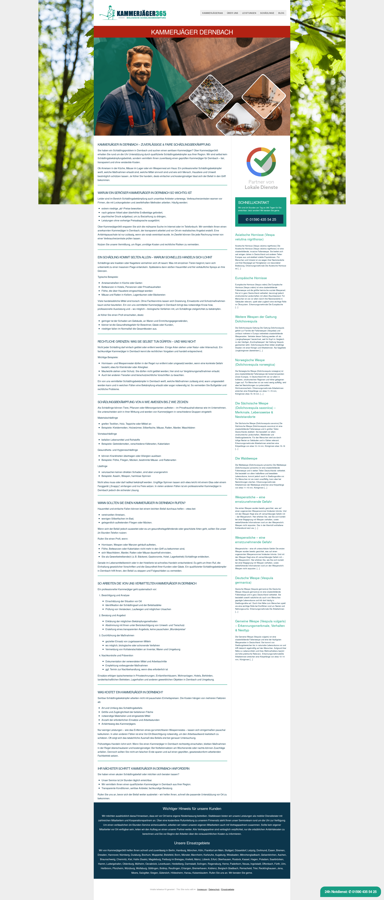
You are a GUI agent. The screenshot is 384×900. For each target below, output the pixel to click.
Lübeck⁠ (206, 859)
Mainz (197, 859)
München (192, 850)
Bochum (146, 854)
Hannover (113, 854)
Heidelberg (178, 863)
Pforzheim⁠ (117, 868)
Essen (271, 850)
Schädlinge (267, 13)
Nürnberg (125, 854)
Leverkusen (164, 863)
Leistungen (249, 13)
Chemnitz (122, 859)
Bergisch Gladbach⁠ (228, 868)
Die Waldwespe (246, 458)
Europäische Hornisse (251, 278)
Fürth (277, 863)
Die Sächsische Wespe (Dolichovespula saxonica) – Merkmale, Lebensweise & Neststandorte (255, 410)
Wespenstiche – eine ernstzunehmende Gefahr (253, 499)
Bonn (177, 854)
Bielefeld (168, 854)
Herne (225, 863)
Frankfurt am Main (214, 850)
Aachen (282, 854)
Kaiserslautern (200, 872)
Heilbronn (106, 868)
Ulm (283, 863)
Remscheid (246, 868)
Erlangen (186, 868)
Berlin (172, 850)
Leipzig (251, 850)
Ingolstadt (255, 863)
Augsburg (220, 854)
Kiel (130, 859)
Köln (200, 850)
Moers (134, 872)
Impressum (202, 889)
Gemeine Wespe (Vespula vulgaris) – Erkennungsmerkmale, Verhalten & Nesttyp (260, 625)
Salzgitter (144, 872)
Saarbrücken (276, 859)
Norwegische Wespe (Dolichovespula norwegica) (255, 362)
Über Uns (232, 13)
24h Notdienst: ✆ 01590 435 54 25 (350, 891)
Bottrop (163, 868)
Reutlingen (174, 868)
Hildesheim (177, 872)
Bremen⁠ (280, 850)
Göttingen (153, 868)
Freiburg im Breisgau (173, 859)
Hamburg (181, 850)
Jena (280, 868)
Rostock (236, 859)
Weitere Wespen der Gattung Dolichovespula (256, 318)
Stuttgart (229, 850)
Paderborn (235, 863)
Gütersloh (164, 872)
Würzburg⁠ (129, 868)
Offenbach (267, 863)
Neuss (245, 863)
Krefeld (189, 859)
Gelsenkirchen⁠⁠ (268, 854)
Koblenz (212, 868)
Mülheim (139, 863)
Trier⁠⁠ (255, 868)
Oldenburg (128, 863)
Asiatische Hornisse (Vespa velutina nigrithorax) (255, 236)
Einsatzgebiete (227, 889)
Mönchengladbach (250, 854)
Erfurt (214, 859)
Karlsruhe (209, 854)
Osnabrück (151, 863)
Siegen (154, 872)
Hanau (187, 872)
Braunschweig (107, 859)
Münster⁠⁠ (186, 854)
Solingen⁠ (202, 863)
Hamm (101, 863)
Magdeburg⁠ (155, 859)
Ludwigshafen (113, 863)
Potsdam (263, 859)
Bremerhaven (199, 868)
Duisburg (136, 854)
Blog (281, 13)
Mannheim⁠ (196, 854)
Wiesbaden (233, 854)
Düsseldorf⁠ (240, 850)
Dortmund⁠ (261, 850)
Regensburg (214, 863)
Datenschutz (214, 889)
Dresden (102, 854)
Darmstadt (190, 863)
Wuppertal (157, 854)
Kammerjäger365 (212, 13)
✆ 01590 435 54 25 (261, 219)
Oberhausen (224, 859)
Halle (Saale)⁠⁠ (140, 859)
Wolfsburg (141, 868)
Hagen (254, 859)
